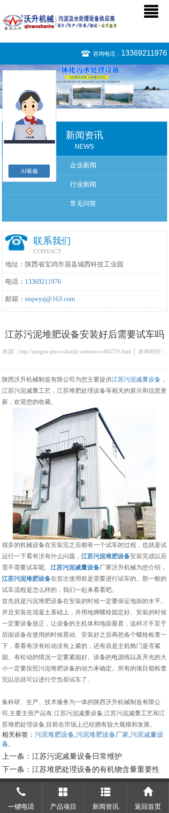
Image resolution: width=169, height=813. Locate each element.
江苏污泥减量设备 (136, 379)
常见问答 (83, 203)
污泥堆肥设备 (54, 734)
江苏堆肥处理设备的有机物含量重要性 (96, 769)
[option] (84, 86)
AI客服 (29, 171)
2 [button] (89, 105)
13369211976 (144, 53)
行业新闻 (83, 184)
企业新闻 (83, 165)
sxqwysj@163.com (50, 298)
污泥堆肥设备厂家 (102, 734)
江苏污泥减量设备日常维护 (77, 756)
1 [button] (80, 105)
